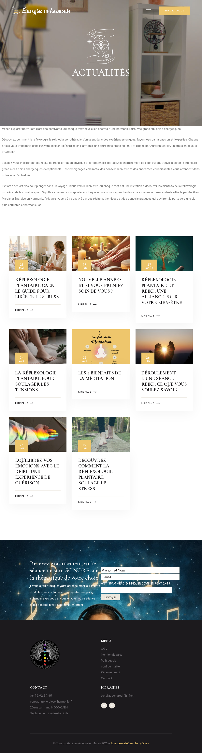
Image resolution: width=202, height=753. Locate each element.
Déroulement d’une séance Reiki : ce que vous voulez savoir (164, 381)
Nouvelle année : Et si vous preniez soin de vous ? (100, 285)
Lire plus (21, 310)
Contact (106, 678)
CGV (104, 648)
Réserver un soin (111, 672)
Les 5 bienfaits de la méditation (99, 376)
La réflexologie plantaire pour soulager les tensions (36, 381)
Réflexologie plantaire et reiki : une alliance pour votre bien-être (161, 291)
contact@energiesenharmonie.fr (51, 701)
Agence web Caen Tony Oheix (130, 743)
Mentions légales (111, 654)
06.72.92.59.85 (41, 695)
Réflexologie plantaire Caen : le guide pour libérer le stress (37, 288)
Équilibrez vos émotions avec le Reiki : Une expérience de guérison (37, 471)
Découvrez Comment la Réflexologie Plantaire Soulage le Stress (95, 474)
